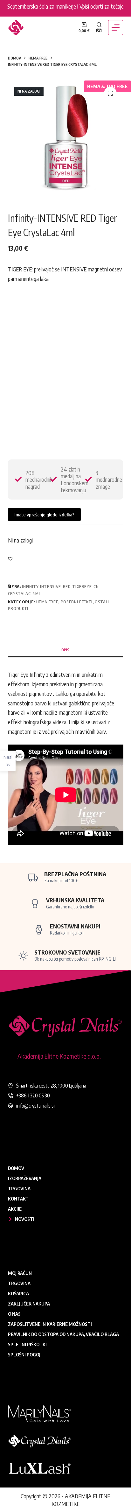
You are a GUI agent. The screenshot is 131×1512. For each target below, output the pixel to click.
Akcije (15, 1209)
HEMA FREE (47, 601)
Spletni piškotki (27, 1344)
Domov (16, 1168)
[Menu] (115, 27)
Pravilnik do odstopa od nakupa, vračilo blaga (63, 1334)
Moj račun (20, 1273)
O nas (14, 1314)
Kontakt (18, 1198)
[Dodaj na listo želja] (10, 558)
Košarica (18, 1293)
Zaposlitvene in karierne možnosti (50, 1324)
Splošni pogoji (25, 1354)
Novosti (24, 1219)
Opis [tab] (65, 650)
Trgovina (19, 1188)
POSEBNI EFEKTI (77, 601)
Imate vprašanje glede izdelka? (44, 514)
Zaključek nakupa (29, 1303)
